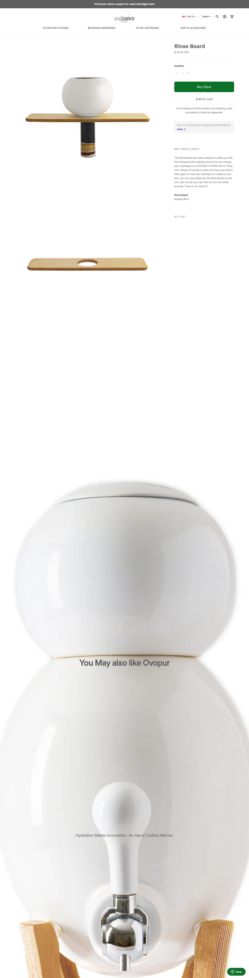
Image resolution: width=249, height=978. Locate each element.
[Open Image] (87, 115)
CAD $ (190, 16)
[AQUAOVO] (124, 16)
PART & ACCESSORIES (193, 27)
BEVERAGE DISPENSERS (101, 27)
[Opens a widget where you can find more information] (236, 972)
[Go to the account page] (224, 16)
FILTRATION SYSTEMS (56, 27)
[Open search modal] (217, 16)
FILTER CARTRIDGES (147, 27)
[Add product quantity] (188, 73)
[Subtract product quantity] (177, 73)
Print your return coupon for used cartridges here (125, 4)
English (205, 16)
